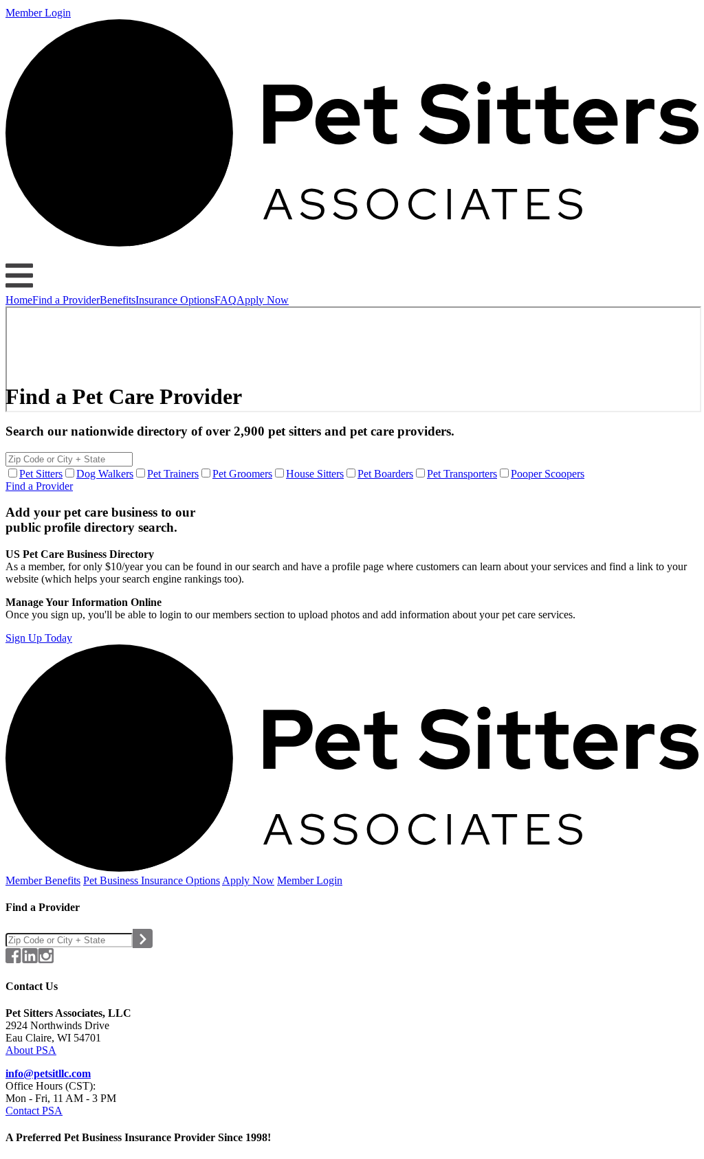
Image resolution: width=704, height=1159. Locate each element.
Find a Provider (66, 300)
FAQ (225, 300)
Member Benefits (43, 880)
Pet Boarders (385, 474)
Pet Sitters (41, 474)
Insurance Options (174, 300)
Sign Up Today (39, 638)
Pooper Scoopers (547, 474)
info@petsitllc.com (48, 1073)
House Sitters (315, 474)
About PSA (31, 1050)
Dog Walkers (104, 474)
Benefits (117, 300)
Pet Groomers (242, 474)
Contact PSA (34, 1110)
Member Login (38, 13)
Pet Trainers (173, 474)
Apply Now (262, 300)
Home (19, 300)
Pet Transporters (462, 474)
